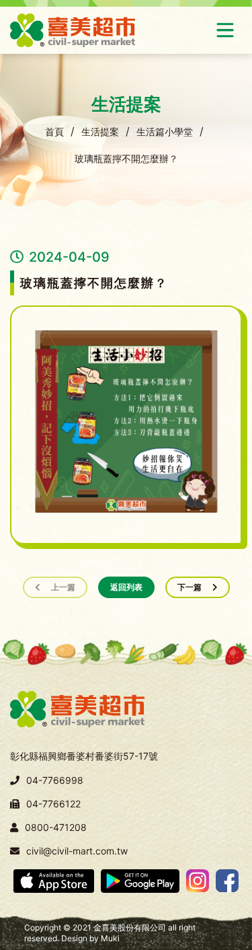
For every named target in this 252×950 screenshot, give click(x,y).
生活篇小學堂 (164, 131)
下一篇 (189, 587)
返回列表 (126, 587)
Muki (110, 938)
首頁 (54, 131)
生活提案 (100, 131)
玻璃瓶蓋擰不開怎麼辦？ (126, 158)
